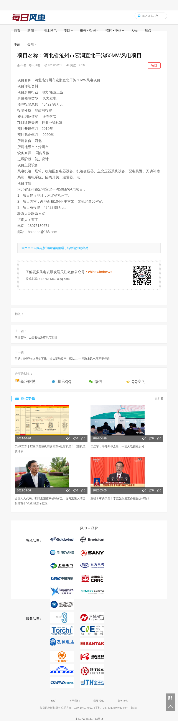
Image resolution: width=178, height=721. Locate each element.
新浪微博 (28, 381)
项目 (67, 30)
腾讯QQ (64, 381)
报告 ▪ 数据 (88, 30)
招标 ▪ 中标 (113, 30)
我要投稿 (98, 700)
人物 (134, 30)
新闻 (30, 30)
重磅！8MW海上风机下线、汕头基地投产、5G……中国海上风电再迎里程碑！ (63, 358)
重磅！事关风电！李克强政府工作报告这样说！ (120, 498)
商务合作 (122, 700)
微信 (98, 381)
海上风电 (50, 30)
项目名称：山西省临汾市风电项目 (36, 337)
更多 (158, 398)
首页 (17, 30)
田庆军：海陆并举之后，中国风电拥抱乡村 (117, 446)
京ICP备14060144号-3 (89, 719)
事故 (17, 44)
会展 (30, 44)
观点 (148, 30)
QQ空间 (138, 381)
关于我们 (74, 700)
